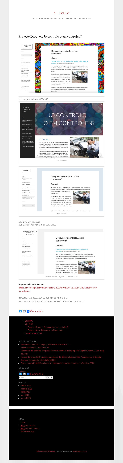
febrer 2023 (26, 386)
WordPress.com (80, 451)
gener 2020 (26, 398)
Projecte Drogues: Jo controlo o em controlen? (48, 327)
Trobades (22, 371)
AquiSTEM (61, 13)
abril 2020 (25, 395)
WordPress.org (27, 432)
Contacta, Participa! (33, 333)
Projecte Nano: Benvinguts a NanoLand (45, 330)
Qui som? (29, 321)
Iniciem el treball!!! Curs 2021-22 (35, 348)
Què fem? (29, 324)
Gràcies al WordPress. (45, 451)
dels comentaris (30, 429)
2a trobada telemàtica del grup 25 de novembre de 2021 (45, 344)
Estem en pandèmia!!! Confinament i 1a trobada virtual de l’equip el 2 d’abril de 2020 (57, 363)
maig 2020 (25, 392)
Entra (23, 422)
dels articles (28, 425)
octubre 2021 (26, 389)
